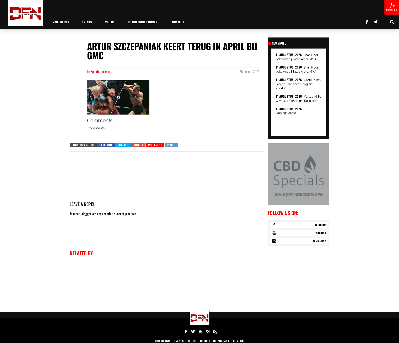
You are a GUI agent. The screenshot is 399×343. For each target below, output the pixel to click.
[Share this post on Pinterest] (155, 145)
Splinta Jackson (100, 71)
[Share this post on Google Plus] (138, 145)
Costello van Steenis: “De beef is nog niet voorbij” (298, 84)
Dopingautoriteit (286, 113)
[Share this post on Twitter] (123, 145)
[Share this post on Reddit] (171, 145)
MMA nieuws (60, 22)
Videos (110, 22)
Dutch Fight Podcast (143, 22)
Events (87, 22)
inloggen (86, 213)
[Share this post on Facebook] (106, 145)
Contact (178, 22)
